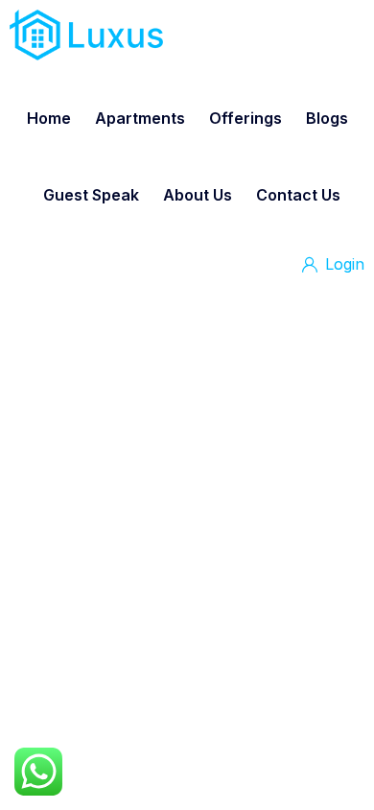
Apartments (140, 118)
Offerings (245, 118)
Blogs (327, 118)
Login (342, 264)
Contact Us (298, 194)
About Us (197, 194)
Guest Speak (91, 194)
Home (49, 118)
